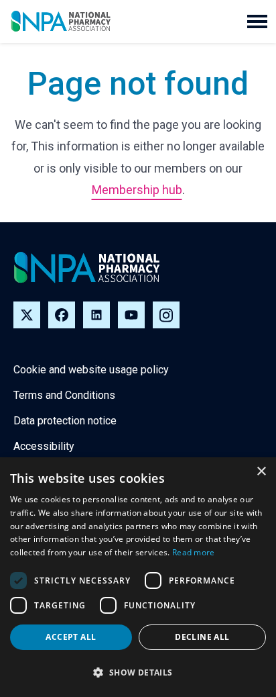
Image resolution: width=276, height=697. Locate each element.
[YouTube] (131, 314)
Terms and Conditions (64, 395)
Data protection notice (65, 420)
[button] (257, 21)
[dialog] (138, 577)
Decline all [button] (202, 637)
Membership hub (137, 190)
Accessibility (43, 446)
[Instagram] (166, 314)
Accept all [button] (71, 637)
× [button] (261, 472)
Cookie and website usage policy (91, 369)
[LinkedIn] (96, 314)
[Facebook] (61, 314)
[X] (26, 314)
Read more (193, 552)
